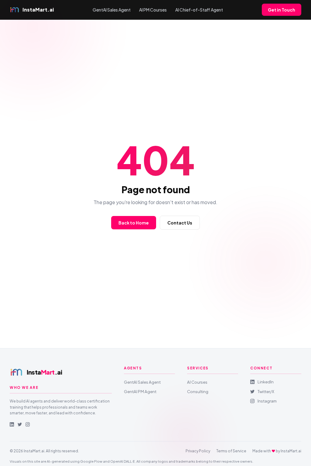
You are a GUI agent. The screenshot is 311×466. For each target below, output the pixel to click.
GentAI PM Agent (140, 391)
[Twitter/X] (20, 424)
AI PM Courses (153, 9)
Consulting (197, 391)
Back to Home (133, 222)
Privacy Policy (198, 451)
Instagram (267, 400)
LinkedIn (266, 381)
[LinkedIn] (12, 424)
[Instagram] (28, 424)
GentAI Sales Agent (112, 9)
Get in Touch (281, 9)
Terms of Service (231, 451)
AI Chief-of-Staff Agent (199, 9)
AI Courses (197, 382)
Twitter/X (266, 391)
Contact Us (179, 222)
